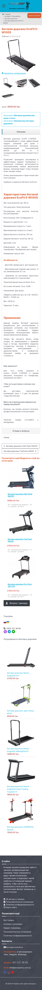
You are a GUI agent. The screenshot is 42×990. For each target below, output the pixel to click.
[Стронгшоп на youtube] (12, 972)
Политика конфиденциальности (19, 904)
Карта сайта (11, 907)
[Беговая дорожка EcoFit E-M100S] (8, 83)
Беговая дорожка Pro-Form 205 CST (20, 585)
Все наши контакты (14, 947)
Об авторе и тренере (14, 899)
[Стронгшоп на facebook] (5, 972)
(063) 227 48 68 (13, 628)
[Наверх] (38, 985)
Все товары (9, 920)
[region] (21, 132)
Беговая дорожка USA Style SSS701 (21, 446)
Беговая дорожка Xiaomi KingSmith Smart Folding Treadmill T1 (18, 789)
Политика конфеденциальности (18, 935)
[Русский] (5, 622)
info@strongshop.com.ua (20, 967)
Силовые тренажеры (13, 924)
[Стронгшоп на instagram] (8, 972)
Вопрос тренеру (18, 603)
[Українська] (7, 622)
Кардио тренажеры (12, 928)
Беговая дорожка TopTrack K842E (19, 451)
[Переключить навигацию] (4, 6)
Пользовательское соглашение (19, 902)
